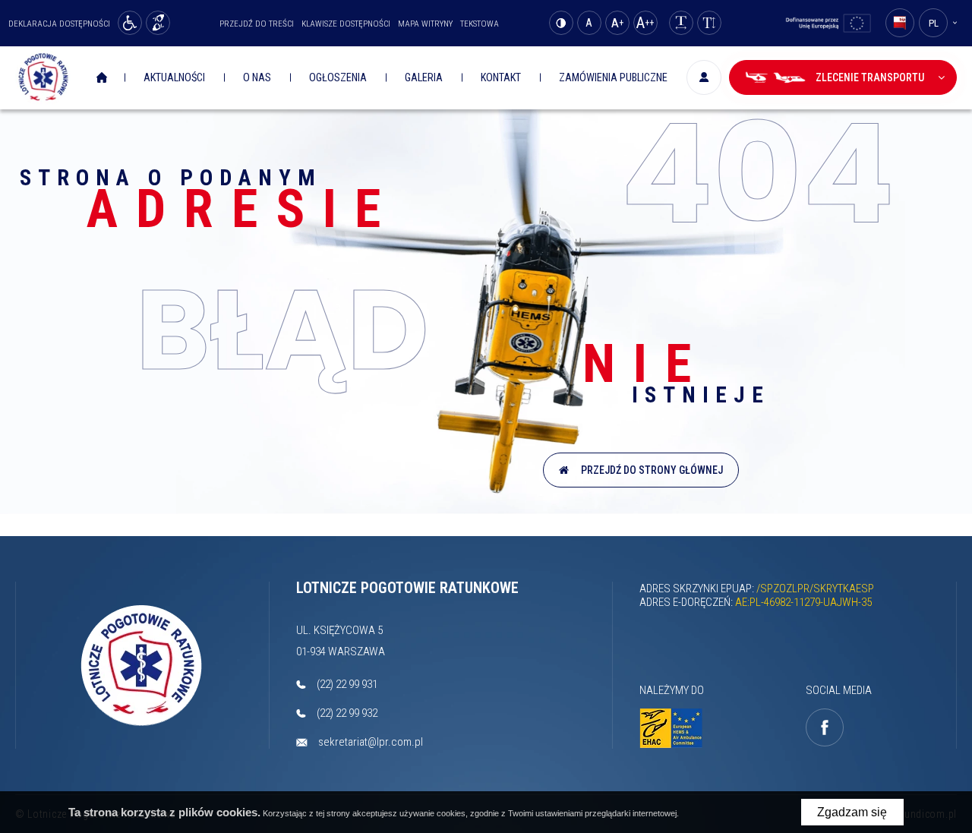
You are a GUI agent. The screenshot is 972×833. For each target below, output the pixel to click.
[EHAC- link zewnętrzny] (675, 728)
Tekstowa (479, 24)
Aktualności (174, 77)
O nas (257, 77)
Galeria (424, 77)
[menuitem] (104, 78)
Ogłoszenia (338, 77)
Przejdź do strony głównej (649, 470)
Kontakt (501, 77)
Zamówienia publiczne (613, 77)
